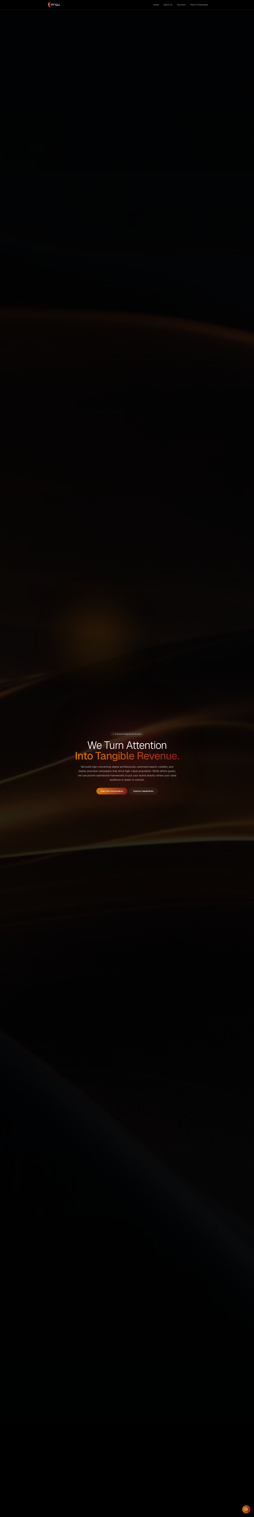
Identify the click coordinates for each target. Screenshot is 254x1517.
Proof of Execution (199, 4)
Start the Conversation (112, 791)
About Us (168, 4)
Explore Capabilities (143, 791)
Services (181, 4)
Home (156, 4)
